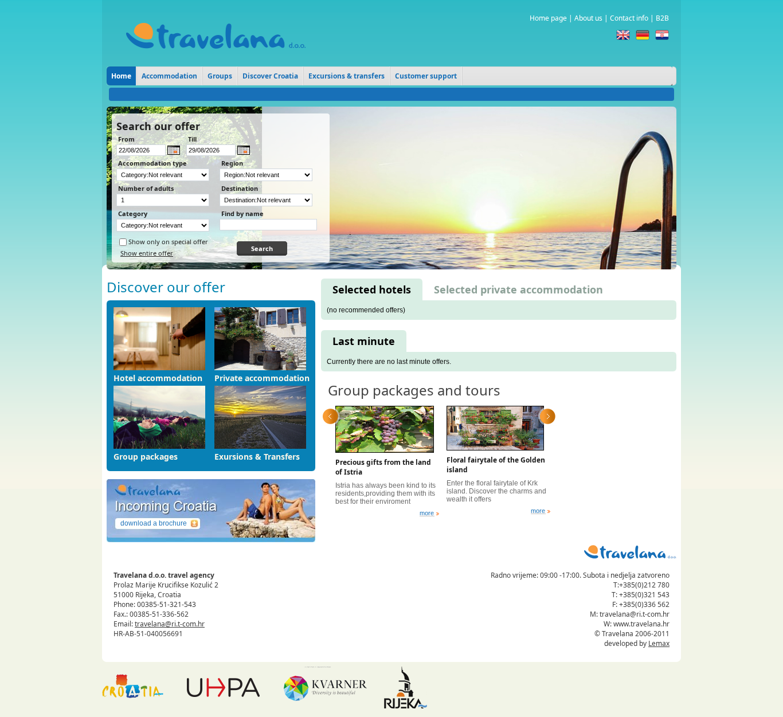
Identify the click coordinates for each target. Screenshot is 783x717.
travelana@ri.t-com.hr (170, 624)
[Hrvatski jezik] (662, 35)
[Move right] (547, 416)
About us (588, 18)
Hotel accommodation (157, 378)
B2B (662, 18)
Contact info (629, 18)
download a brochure (153, 523)
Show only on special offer (168, 241)
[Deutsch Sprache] (642, 35)
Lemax (659, 643)
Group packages (145, 456)
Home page (548, 18)
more (427, 513)
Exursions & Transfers (257, 456)
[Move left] (330, 416)
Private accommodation (262, 378)
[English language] (623, 35)
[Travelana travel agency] (216, 57)
